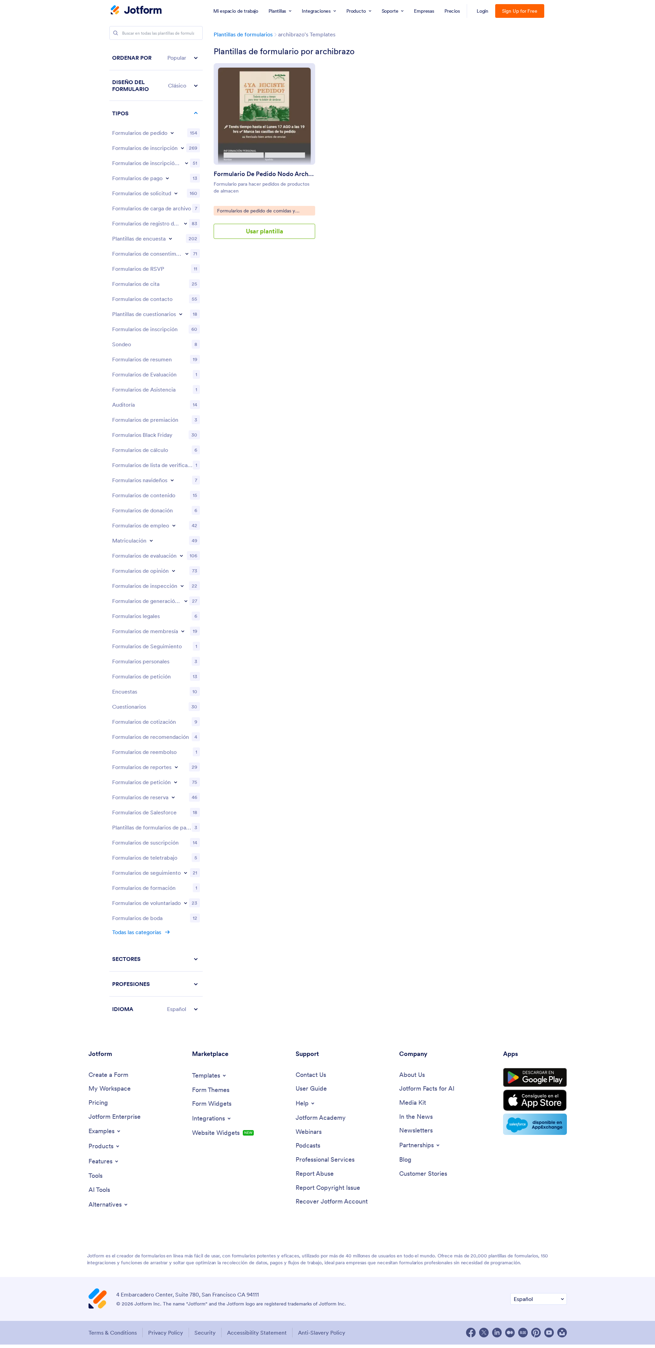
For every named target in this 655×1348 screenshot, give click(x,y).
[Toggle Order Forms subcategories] (172, 132)
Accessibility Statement (257, 1332)
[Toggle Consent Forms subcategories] (186, 253)
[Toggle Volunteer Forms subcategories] (185, 902)
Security (205, 1332)
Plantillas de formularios (243, 34)
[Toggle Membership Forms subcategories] (182, 631)
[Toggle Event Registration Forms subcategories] (186, 163)
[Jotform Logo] (136, 10)
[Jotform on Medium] (510, 1332)
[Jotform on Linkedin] (497, 1332)
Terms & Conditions (112, 1332)
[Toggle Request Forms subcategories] (175, 782)
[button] (156, 57)
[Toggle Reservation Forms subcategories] (173, 797)
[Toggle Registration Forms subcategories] (182, 147)
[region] (156, 533)
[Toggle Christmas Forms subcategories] (172, 480)
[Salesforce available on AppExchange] (535, 1124)
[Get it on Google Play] (535, 1077)
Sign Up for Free (519, 11)
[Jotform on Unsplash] (562, 1332)
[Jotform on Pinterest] (536, 1332)
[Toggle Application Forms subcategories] (175, 193)
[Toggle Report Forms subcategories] (176, 767)
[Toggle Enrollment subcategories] (151, 540)
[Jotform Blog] (523, 1332)
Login (483, 11)
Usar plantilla (264, 231)
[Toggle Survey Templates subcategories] (170, 238)
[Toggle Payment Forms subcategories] (167, 178)
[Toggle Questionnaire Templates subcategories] (180, 314)
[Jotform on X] (484, 1332)
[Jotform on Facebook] (471, 1332)
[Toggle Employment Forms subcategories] (173, 525)
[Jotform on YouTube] (549, 1332)
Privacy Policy (165, 1332)
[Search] (115, 33)
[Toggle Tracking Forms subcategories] (185, 872)
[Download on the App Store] (535, 1100)
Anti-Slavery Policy (321, 1332)
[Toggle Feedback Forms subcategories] (173, 570)
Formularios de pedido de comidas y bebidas (256, 211)
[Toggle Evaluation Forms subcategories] (181, 555)
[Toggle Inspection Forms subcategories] (182, 585)
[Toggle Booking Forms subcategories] (185, 223)
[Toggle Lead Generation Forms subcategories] (185, 600)
